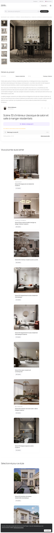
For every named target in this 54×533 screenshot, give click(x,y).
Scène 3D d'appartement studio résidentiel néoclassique (26, 296)
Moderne (50, 76)
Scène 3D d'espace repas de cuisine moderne (24, 446)
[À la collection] (45, 108)
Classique (45, 76)
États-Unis (48, 1)
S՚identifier (44, 5)
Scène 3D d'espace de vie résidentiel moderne (24, 184)
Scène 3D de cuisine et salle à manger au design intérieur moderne (25, 223)
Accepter (47, 530)
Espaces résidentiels (20, 76)
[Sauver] (42, 108)
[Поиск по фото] (38, 11)
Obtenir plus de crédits (45, 136)
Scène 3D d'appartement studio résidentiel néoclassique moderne (26, 333)
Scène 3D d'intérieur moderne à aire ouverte (26, 260)
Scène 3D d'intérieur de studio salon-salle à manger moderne (26, 409)
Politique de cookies (19, 527)
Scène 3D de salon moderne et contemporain (23, 370)
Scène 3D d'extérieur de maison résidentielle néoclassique (23, 497)
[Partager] (48, 108)
